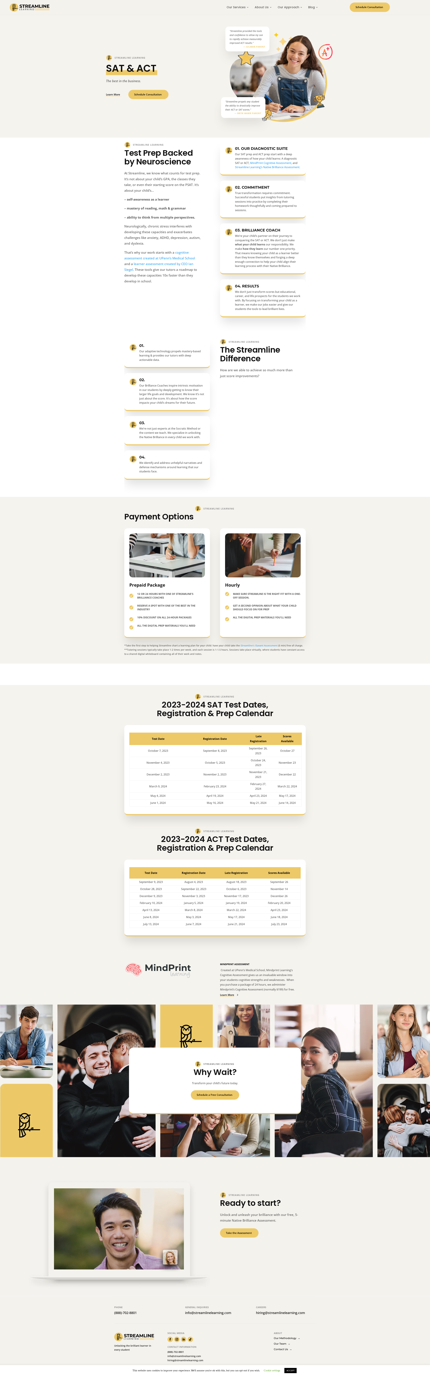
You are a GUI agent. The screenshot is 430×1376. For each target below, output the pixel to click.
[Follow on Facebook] (170, 1339)
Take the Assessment (239, 1233)
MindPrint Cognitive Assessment (270, 163)
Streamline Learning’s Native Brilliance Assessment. (267, 167)
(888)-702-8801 (125, 1312)
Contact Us (283, 1349)
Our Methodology (287, 1338)
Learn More (113, 94)
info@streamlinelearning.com (208, 1312)
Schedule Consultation (369, 7)
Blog (311, 7)
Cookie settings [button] (272, 1370)
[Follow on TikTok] (190, 1339)
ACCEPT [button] (290, 1370)
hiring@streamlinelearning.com (280, 1312)
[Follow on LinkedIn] (183, 1339)
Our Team (282, 1343)
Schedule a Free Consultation (214, 1094)
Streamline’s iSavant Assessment (259, 645)
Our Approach (288, 7)
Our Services (236, 7)
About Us (262, 7)
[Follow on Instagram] (177, 1339)
